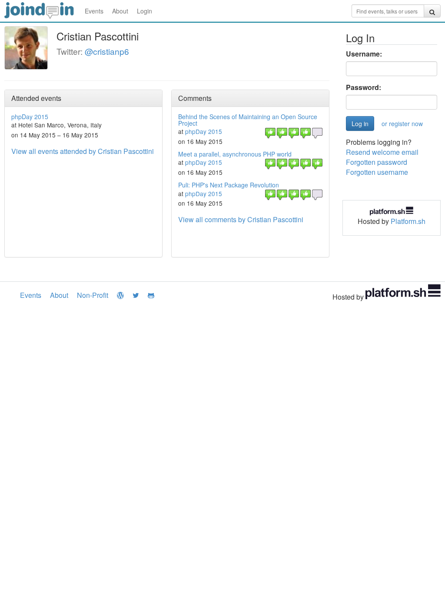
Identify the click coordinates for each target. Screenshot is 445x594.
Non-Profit (92, 295)
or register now (402, 123)
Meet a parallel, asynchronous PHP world (235, 154)
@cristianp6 (107, 51)
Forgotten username (377, 172)
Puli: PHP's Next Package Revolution (228, 184)
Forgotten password (376, 162)
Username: (364, 54)
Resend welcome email (382, 152)
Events (94, 11)
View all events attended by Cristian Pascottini (82, 151)
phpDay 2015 (29, 116)
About (120, 11)
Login (144, 11)
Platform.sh (408, 221)
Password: (363, 87)
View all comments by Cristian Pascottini (240, 219)
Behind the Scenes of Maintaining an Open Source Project (247, 119)
